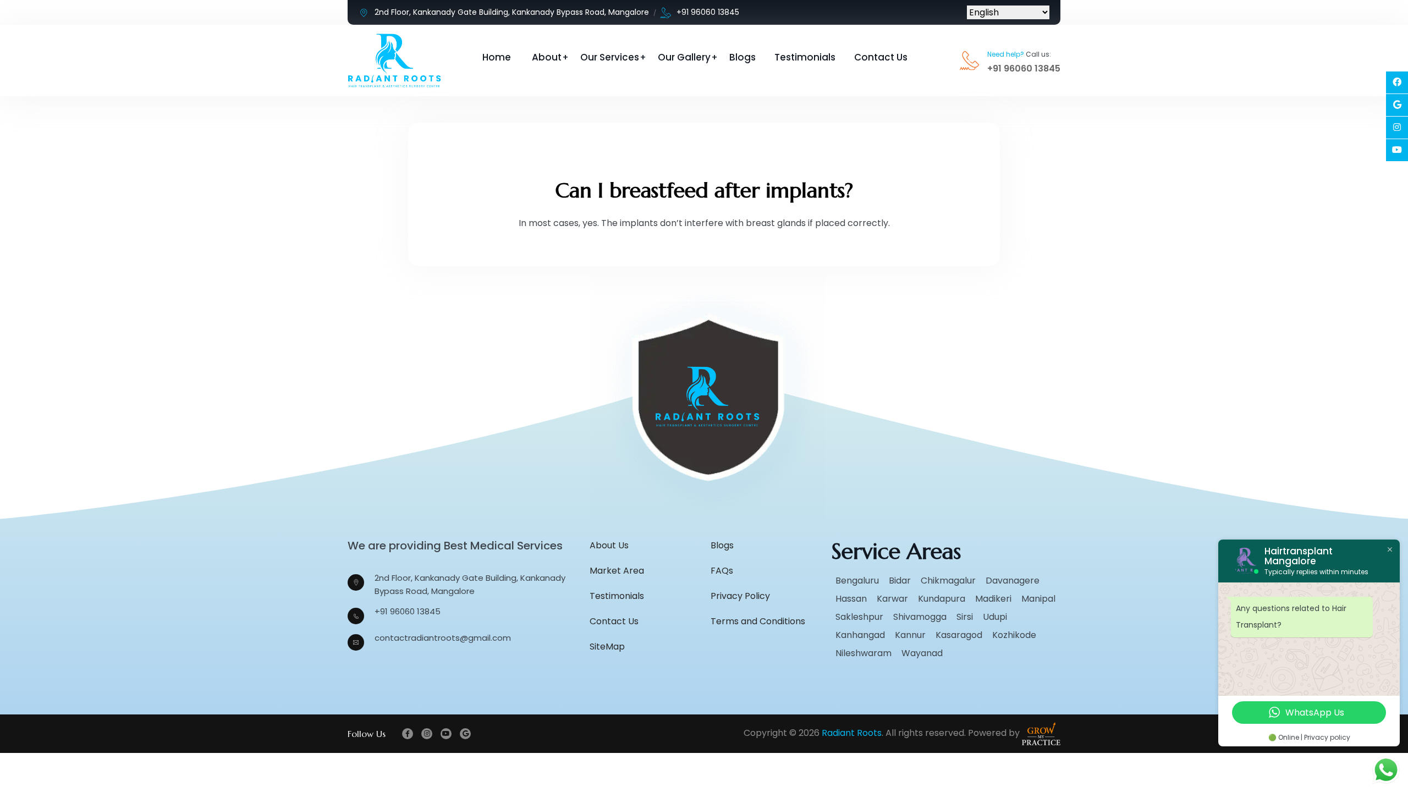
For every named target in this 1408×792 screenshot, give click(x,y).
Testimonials (804, 57)
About (547, 57)
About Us (609, 545)
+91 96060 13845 (707, 12)
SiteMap (607, 646)
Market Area (617, 570)
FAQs (722, 570)
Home (496, 57)
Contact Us (881, 57)
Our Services (609, 57)
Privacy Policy (740, 596)
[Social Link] (1397, 83)
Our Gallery (684, 57)
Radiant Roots (852, 733)
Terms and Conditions (758, 621)
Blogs (742, 57)
